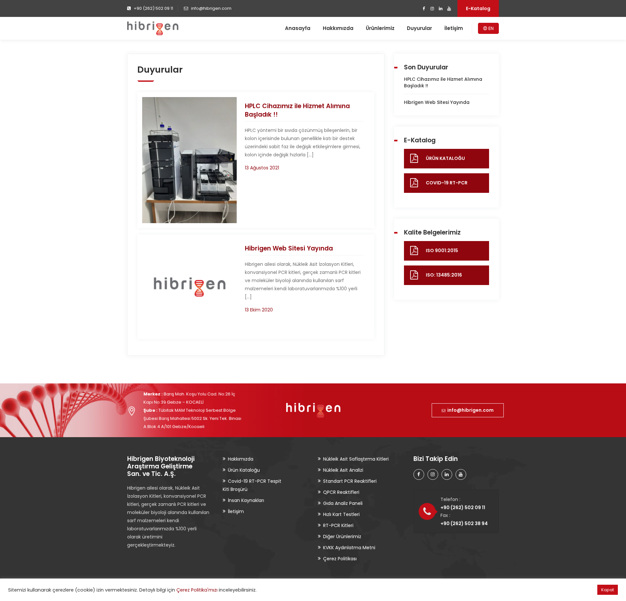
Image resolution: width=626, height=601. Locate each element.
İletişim (453, 28)
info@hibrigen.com (469, 410)
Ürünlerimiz (380, 28)
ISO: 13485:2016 (444, 275)
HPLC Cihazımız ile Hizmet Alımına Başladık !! (297, 110)
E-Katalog (478, 8)
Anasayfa (297, 28)
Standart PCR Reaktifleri (350, 481)
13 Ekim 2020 (259, 310)
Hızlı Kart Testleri (341, 514)
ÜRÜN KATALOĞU (445, 158)
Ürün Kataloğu (244, 470)
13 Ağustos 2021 (262, 168)
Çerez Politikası (340, 558)
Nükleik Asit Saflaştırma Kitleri (356, 459)
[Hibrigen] (152, 28)
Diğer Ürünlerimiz (342, 536)
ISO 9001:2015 (442, 250)
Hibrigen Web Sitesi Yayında (289, 248)
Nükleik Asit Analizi (343, 470)
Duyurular (419, 28)
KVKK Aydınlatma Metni (349, 547)
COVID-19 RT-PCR (447, 182)
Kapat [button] (607, 590)
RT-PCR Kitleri (338, 525)
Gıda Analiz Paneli (343, 503)
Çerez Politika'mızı (196, 590)
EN (490, 28)
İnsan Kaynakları (246, 500)
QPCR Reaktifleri (341, 492)
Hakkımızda (338, 28)
